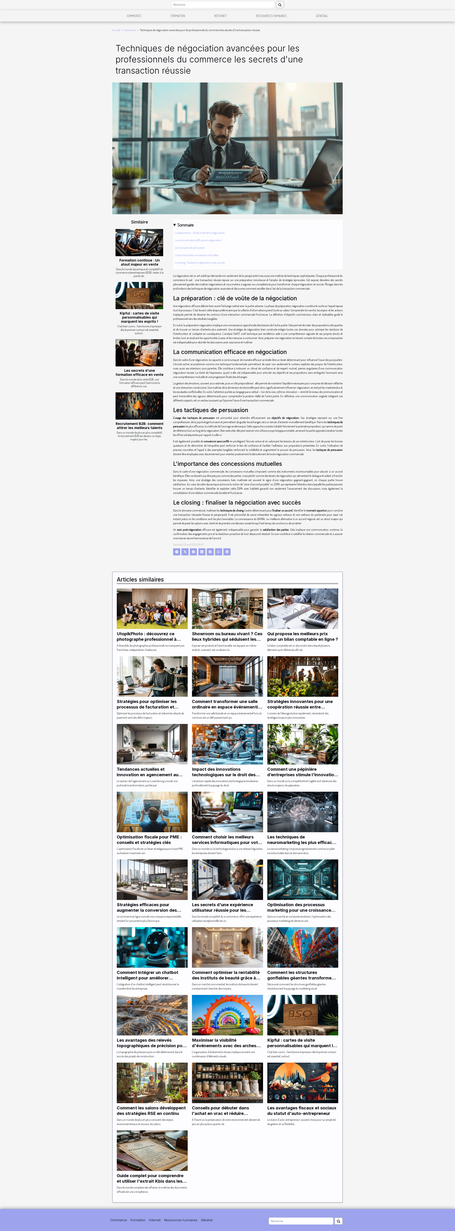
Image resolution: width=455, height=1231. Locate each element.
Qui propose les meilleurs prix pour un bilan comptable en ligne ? (302, 636)
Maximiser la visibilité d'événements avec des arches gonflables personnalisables (224, 1046)
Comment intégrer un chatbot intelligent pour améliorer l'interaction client (147, 978)
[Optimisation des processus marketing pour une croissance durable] (302, 879)
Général (322, 16)
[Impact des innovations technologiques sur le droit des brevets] (227, 744)
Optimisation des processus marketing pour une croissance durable (299, 910)
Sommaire (186, 225)
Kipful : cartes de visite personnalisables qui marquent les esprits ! (139, 317)
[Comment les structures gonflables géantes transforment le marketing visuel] (302, 947)
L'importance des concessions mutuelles (196, 255)
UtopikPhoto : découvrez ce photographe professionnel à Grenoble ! (146, 639)
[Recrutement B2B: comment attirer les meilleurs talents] (139, 406)
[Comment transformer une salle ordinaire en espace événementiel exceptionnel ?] (227, 676)
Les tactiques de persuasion (190, 247)
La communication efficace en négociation (198, 240)
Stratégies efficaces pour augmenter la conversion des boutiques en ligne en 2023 (147, 910)
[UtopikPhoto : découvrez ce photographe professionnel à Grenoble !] (152, 608)
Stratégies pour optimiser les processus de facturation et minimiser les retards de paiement (151, 707)
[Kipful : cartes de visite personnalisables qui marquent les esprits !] (139, 295)
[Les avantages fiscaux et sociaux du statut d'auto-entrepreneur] (302, 1082)
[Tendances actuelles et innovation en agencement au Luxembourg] (152, 744)
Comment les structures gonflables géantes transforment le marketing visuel (301, 978)
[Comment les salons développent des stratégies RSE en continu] (152, 1082)
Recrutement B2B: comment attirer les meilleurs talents (140, 426)
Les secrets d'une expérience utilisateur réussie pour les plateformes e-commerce (222, 910)
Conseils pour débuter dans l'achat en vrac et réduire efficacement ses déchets (220, 1113)
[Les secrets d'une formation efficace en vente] (139, 352)
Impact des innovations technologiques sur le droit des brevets (224, 775)
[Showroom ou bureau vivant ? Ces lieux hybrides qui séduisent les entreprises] (227, 608)
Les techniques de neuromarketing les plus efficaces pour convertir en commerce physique (302, 845)
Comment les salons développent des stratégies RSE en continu (151, 1110)
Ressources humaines (271, 16)
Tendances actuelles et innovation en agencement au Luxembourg (147, 775)
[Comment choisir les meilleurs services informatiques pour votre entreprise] (227, 811)
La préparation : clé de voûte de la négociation (200, 233)
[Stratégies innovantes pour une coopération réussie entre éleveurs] (302, 676)
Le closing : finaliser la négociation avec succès (200, 262)
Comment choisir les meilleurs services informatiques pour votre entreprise (227, 842)
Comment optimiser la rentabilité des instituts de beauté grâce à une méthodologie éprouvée (226, 978)
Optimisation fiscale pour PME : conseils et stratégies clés (149, 839)
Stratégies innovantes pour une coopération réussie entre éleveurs (300, 707)
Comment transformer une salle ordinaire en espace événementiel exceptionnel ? (226, 707)
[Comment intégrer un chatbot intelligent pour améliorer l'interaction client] (152, 947)
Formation (178, 16)
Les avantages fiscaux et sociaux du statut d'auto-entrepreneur (301, 1110)
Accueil (116, 30)
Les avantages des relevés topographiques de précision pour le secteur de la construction (152, 1046)
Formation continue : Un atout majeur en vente (139, 262)
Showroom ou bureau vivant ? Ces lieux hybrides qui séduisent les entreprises (227, 639)
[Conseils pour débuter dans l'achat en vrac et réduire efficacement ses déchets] (227, 1082)
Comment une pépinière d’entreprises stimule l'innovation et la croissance (302, 775)
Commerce (134, 16)
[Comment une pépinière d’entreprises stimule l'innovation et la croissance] (302, 744)
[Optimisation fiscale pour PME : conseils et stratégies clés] (152, 811)
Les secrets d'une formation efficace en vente (140, 372)
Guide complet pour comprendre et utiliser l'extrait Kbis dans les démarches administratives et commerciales (150, 1183)
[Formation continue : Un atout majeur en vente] (139, 242)
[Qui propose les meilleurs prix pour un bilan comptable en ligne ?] (302, 608)
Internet (220, 16)
